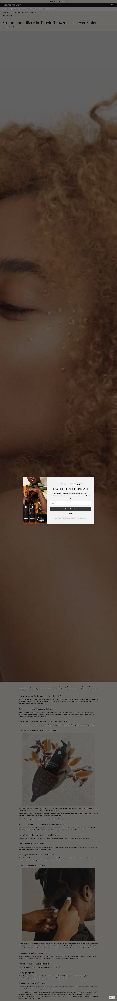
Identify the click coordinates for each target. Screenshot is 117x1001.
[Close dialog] (93, 478)
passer (70, 513)
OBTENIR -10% (70, 508)
